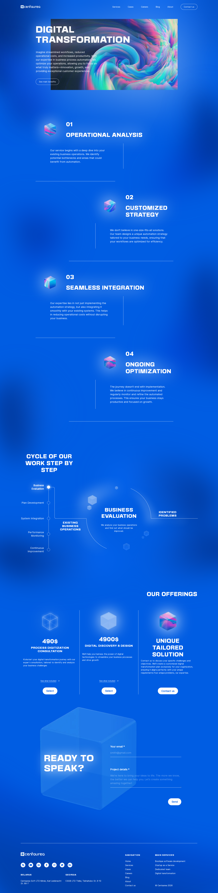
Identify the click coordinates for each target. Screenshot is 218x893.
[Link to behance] (70, 865)
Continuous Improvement (36, 549)
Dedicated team (162, 869)
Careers (144, 7)
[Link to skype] (23, 865)
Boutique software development (170, 861)
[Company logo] (33, 853)
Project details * (119, 769)
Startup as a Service (164, 865)
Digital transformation (165, 873)
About (170, 7)
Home (128, 861)
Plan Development (33, 502)
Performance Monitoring (36, 534)
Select (50, 690)
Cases (130, 7)
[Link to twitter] (62, 865)
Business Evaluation (38, 487)
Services (116, 7)
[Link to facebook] (46, 865)
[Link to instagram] (54, 865)
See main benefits (47, 81)
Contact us (189, 7)
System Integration (32, 518)
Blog (158, 7)
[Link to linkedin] (38, 865)
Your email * (117, 746)
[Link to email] (31, 865)
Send (175, 801)
